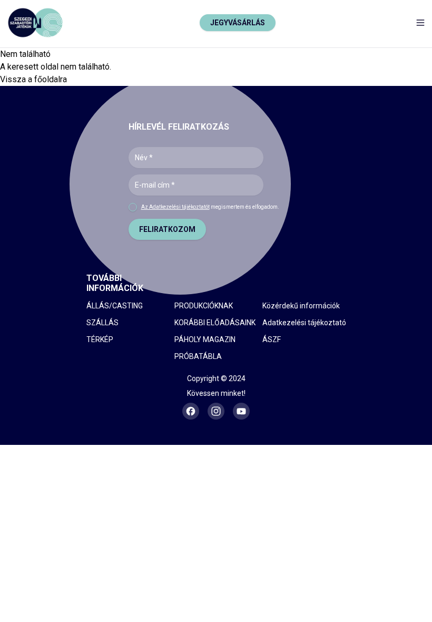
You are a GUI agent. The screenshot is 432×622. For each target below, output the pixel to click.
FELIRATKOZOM (167, 229)
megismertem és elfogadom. (210, 207)
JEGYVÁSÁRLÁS (237, 22)
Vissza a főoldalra (33, 79)
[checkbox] (133, 207)
